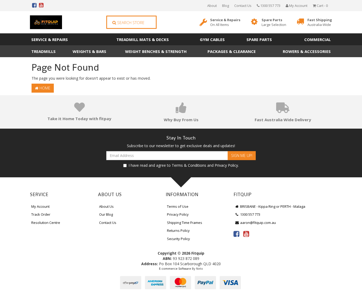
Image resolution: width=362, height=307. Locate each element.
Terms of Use (177, 206)
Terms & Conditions (189, 165)
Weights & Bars (89, 51)
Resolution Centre (45, 222)
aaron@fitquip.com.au (257, 222)
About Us (106, 206)
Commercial (317, 39)
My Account (40, 206)
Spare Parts (274, 22)
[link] (236, 233)
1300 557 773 (269, 5)
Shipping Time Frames (184, 222)
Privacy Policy (226, 165)
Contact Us (242, 5)
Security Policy (178, 238)
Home (44, 88)
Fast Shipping (319, 22)
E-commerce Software (175, 268)
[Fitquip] (46, 22)
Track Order (40, 214)
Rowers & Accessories (307, 51)
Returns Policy (178, 230)
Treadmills (43, 51)
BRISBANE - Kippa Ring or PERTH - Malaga (272, 206)
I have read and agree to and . (184, 165)
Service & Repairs (225, 22)
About (212, 5)
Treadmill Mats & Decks (142, 39)
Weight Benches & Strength (156, 51)
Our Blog (106, 214)
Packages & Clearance (232, 51)
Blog (225, 5)
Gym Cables (212, 39)
